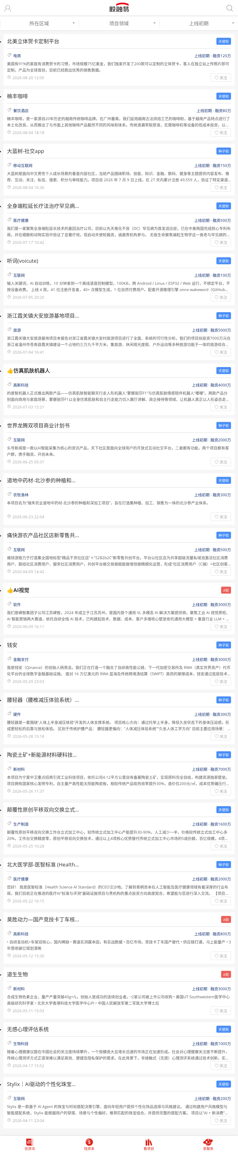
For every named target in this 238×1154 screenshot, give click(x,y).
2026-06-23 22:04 (28, 516)
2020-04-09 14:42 (28, 571)
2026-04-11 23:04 (28, 1120)
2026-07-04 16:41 (28, 352)
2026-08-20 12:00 (28, 77)
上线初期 (199, 23)
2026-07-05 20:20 (28, 297)
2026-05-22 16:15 (28, 901)
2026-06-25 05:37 (28, 461)
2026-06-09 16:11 (28, 626)
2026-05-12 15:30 (28, 955)
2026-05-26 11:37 (28, 791)
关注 (223, 77)
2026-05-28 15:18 (28, 736)
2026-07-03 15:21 (28, 407)
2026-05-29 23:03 (28, 681)
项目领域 (119, 23)
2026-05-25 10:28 (28, 846)
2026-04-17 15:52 (28, 1065)
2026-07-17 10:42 (28, 242)
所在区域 (39, 23)
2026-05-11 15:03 (28, 1010)
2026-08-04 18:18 (28, 132)
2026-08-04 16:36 (28, 187)
